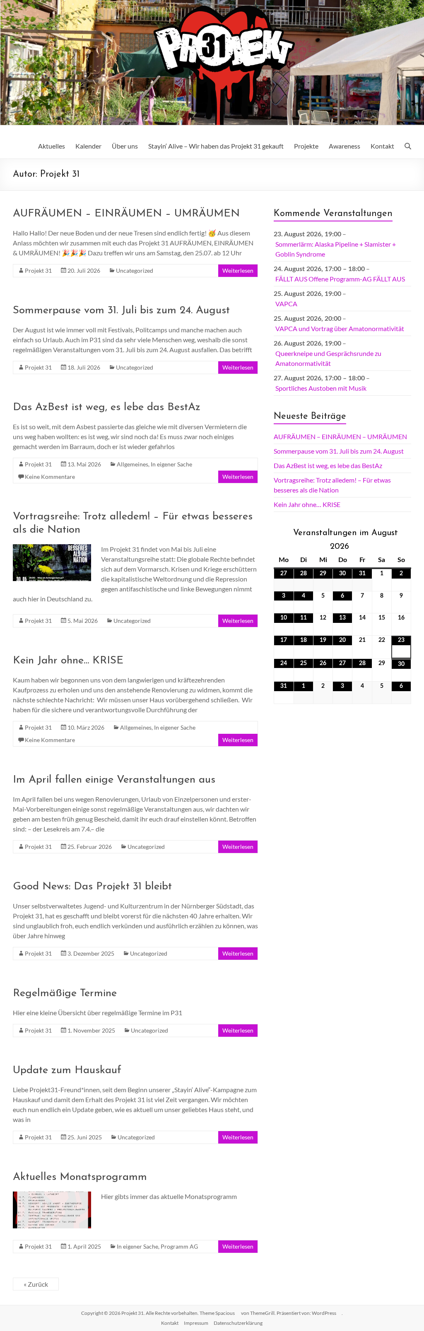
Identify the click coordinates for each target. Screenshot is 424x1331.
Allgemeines (132, 464)
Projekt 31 (38, 270)
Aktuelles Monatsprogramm (80, 1177)
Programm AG (179, 1246)
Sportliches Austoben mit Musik (320, 388)
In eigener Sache (171, 464)
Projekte (306, 146)
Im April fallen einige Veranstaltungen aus (114, 780)
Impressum (196, 1323)
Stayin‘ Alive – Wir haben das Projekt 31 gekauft (216, 146)
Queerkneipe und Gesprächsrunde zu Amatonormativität (328, 358)
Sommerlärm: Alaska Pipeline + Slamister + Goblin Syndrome (335, 249)
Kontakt (382, 146)
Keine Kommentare (50, 476)
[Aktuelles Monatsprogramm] (52, 1195)
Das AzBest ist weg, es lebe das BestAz (106, 407)
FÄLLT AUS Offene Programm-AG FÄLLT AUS (340, 279)
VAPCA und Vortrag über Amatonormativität (339, 328)
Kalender (88, 146)
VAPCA (286, 304)
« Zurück (36, 1284)
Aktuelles (51, 146)
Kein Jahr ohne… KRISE (68, 660)
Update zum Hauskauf (67, 1070)
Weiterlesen (237, 270)
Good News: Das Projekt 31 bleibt (92, 886)
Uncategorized (134, 270)
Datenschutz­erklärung (238, 1323)
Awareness (344, 146)
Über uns (125, 146)
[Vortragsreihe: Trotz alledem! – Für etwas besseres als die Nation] (52, 548)
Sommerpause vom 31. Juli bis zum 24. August (121, 310)
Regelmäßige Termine (65, 993)
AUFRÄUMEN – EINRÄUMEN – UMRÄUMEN (126, 213)
